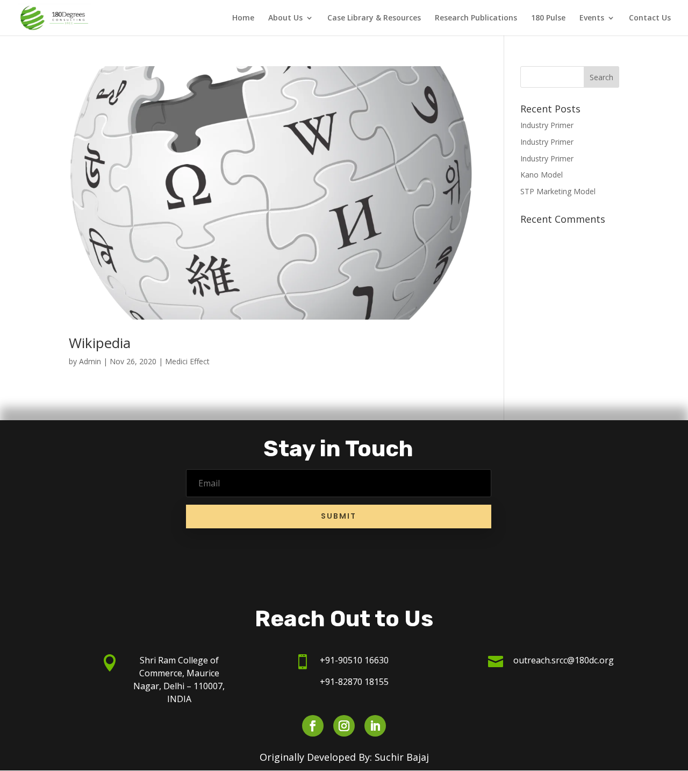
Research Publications (476, 18)
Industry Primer (547, 125)
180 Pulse (548, 18)
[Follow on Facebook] (313, 726)
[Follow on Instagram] (344, 726)
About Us (285, 18)
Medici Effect (187, 361)
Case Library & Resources (374, 18)
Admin (90, 361)
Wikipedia (100, 342)
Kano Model (541, 174)
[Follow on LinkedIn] (375, 726)
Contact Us (650, 18)
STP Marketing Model (558, 191)
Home (243, 18)
